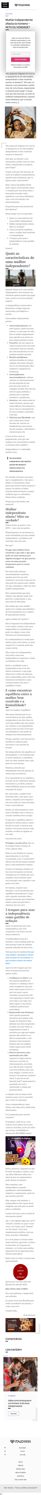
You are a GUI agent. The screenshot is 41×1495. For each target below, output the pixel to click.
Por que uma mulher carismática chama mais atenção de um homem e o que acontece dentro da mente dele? (20, 958)
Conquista (11, 1396)
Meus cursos (20, 1472)
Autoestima (9, 14)
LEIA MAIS (13, 1414)
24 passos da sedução (20, 1272)
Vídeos (20, 1465)
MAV (7, 16)
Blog (20, 1462)
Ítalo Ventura (20, 1480)
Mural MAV (20, 1469)
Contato (20, 1476)
